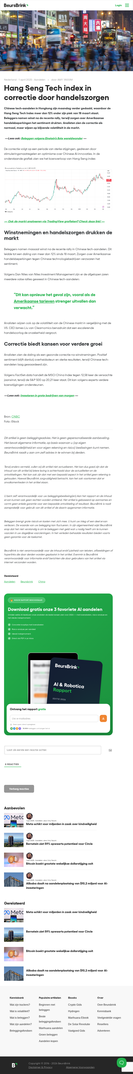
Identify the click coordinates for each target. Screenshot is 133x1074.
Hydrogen (73, 1011)
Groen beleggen (48, 1034)
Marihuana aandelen (51, 1028)
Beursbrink (27, 581)
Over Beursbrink (106, 1004)
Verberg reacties (19, 788)
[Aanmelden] (103, 718)
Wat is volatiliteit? (20, 1011)
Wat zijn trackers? (20, 1004)
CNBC (16, 416)
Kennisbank (104, 1011)
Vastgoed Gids (76, 1030)
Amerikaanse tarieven (34, 301)
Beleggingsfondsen (21, 1030)
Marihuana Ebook (78, 1017)
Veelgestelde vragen (109, 1017)
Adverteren (103, 1030)
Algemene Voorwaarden (80, 1067)
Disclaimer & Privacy (40, 1067)
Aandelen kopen (48, 1041)
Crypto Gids (75, 1004)
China (41, 581)
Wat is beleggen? (20, 1017)
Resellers (102, 1024)
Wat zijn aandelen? (21, 1024)
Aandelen (9, 581)
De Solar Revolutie (79, 1024)
